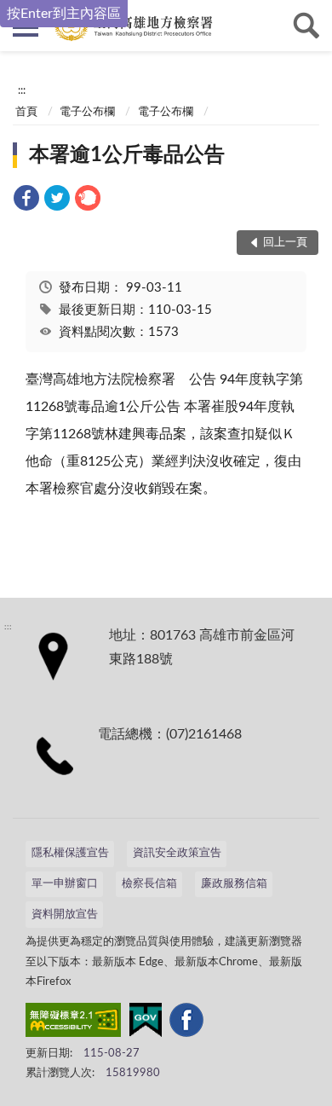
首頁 (26, 112)
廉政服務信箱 (234, 883)
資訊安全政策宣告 (177, 853)
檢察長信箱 (149, 883)
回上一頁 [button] (285, 242)
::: (22, 90)
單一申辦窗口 (64, 883)
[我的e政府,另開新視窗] (145, 1023)
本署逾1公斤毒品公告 (127, 155)
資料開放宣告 (64, 914)
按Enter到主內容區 (64, 13)
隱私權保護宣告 (70, 853)
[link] (26, 201)
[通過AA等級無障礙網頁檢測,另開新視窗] (73, 1023)
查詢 (306, 25)
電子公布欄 (87, 112)
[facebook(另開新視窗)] (186, 1023)
